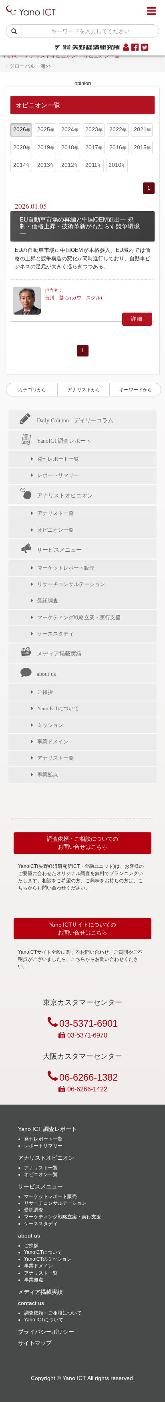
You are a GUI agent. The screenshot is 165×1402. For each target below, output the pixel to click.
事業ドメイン (52, 742)
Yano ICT (74, 1378)
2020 (19, 147)
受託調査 (47, 601)
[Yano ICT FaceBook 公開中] (135, 47)
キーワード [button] (135, 389)
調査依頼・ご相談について (53, 1313)
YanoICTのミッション (48, 1259)
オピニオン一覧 (101, 56)
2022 (115, 129)
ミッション (50, 725)
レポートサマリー (58, 475)
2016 (115, 147)
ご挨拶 (45, 692)
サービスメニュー (59, 550)
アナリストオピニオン (50, 56)
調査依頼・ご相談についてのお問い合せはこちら (82, 843)
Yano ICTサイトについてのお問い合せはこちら (82, 928)
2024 (67, 129)
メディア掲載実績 (59, 653)
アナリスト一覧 (55, 513)
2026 (19, 129)
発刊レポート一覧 (58, 459)
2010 (115, 165)
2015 (140, 147)
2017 (91, 147)
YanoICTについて (43, 1252)
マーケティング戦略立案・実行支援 (79, 617)
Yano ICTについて (58, 708)
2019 (43, 147)
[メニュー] (151, 11)
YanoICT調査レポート (64, 441)
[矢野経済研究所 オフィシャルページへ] (87, 45)
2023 (91, 129)
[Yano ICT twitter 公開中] (144, 47)
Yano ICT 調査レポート (47, 1129)
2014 (19, 165)
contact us (31, 1303)
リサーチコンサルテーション (71, 584)
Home (11, 56)
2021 (140, 129)
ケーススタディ (55, 634)
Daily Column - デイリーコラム (75, 420)
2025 (43, 129)
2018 (67, 147)
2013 (43, 165)
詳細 (137, 319)
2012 (67, 165)
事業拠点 (47, 775)
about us (46, 674)
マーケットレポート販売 (66, 568)
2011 (91, 165)
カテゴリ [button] (32, 389)
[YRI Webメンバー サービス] (126, 47)
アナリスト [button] (83, 389)
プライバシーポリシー (46, 1332)
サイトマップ (35, 1343)
